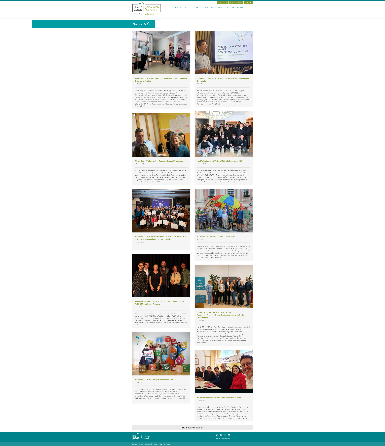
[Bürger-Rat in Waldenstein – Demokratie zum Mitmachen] (161, 135)
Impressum (167, 444)
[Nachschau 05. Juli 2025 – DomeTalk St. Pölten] (224, 210)
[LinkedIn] (217, 435)
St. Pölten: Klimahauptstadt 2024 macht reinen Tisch (219, 397)
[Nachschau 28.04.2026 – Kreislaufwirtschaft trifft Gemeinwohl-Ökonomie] (224, 52)
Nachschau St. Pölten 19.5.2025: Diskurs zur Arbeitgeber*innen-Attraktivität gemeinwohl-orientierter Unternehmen (221, 315)
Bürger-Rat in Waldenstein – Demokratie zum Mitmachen (159, 161)
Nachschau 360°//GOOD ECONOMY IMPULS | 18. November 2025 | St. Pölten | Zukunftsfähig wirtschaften (160, 238)
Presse (141, 444)
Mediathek (148, 444)
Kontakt (134, 444)
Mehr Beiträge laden (192, 428)
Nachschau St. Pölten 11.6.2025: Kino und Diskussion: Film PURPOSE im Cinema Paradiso (159, 303)
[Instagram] (221, 435)
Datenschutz (158, 444)
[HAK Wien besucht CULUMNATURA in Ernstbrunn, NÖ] (224, 134)
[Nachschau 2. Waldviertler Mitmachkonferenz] (161, 353)
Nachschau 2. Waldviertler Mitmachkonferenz (154, 380)
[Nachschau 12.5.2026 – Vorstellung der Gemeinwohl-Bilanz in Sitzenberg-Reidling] (161, 52)
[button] (249, 7)
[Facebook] (225, 435)
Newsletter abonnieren (223, 438)
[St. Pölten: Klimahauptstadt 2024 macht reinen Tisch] (224, 371)
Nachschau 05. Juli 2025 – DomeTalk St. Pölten (217, 237)
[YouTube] (229, 435)
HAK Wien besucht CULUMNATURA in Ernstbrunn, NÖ (219, 161)
